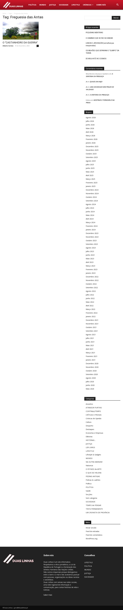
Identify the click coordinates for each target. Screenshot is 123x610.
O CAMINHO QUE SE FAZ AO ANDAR (99, 38)
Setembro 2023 (92, 244)
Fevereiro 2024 (91, 226)
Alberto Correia (8, 46)
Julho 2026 (90, 121)
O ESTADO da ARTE (93, 469)
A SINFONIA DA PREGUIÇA (99, 95)
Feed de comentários (94, 535)
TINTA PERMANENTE (94, 509)
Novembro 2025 (92, 150)
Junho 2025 (90, 168)
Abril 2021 (89, 349)
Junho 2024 (90, 211)
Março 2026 (90, 135)
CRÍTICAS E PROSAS (93, 415)
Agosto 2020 (91, 378)
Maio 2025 (90, 172)
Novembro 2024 (92, 193)
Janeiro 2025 (90, 186)
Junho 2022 (90, 298)
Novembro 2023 (92, 237)
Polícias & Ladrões (93, 480)
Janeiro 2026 (90, 143)
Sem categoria (91, 498)
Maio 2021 (90, 345)
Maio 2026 (90, 128)
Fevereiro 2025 (91, 182)
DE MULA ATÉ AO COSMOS (96, 59)
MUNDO (42, 5)
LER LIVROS (90, 447)
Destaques (90, 429)
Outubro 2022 (91, 284)
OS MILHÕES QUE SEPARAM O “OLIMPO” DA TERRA (102, 52)
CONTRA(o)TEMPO (93, 411)
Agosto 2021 (91, 334)
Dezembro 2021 (92, 320)
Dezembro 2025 (92, 146)
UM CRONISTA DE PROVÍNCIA (98, 512)
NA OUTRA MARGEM (94, 462)
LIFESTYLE (75, 5)
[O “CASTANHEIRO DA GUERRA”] (21, 31)
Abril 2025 (89, 175)
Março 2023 (90, 266)
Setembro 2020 (92, 374)
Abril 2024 (89, 219)
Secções (89, 494)
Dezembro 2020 (92, 363)
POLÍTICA (32, 5)
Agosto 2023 (91, 248)
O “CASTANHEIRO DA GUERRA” (20, 42)
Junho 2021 (90, 342)
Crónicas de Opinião (93, 418)
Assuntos (89, 404)
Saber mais (47, 595)
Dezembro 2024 (92, 190)
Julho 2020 (90, 381)
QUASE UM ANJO (96, 82)
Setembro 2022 (92, 287)
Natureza (89, 465)
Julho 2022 (90, 295)
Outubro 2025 (91, 154)
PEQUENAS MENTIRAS (94, 33)
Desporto (89, 426)
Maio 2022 (90, 302)
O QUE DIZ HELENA (93, 473)
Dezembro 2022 (92, 277)
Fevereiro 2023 (91, 269)
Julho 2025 (90, 164)
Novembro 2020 (92, 367)
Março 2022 (90, 309)
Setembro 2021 (92, 331)
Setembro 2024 (92, 201)
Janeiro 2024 (90, 229)
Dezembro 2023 (92, 233)
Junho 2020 (90, 385)
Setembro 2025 (92, 157)
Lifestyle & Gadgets (93, 454)
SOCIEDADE (63, 5)
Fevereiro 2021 (91, 356)
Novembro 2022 (92, 280)
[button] (117, 5)
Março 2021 (90, 352)
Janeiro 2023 (90, 273)
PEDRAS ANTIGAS (93, 476)
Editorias (89, 436)
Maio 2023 (90, 258)
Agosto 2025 (91, 161)
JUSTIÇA (52, 5)
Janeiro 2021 (90, 360)
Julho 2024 (90, 208)
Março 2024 (90, 222)
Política (88, 483)
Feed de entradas (92, 531)
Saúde (88, 491)
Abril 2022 (89, 305)
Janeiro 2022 (90, 316)
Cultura (88, 422)
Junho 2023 (90, 255)
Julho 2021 (90, 338)
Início (4, 13)
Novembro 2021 (92, 324)
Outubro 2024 (91, 197)
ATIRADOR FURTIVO (94, 407)
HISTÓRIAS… (91, 440)
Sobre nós (101, 5)
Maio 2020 (90, 389)
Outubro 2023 (91, 240)
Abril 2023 (89, 262)
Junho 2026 (90, 125)
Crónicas (87, 5)
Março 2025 (90, 179)
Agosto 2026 (91, 117)
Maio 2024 (90, 215)
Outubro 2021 (91, 327)
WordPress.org (91, 538)
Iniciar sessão (91, 528)
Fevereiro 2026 (91, 139)
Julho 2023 (90, 251)
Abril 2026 (89, 132)
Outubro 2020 (91, 371)
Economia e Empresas (94, 433)
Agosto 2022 (91, 291)
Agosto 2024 (91, 204)
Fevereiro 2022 (91, 313)
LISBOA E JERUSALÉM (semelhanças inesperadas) (100, 44)
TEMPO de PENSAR (93, 505)
